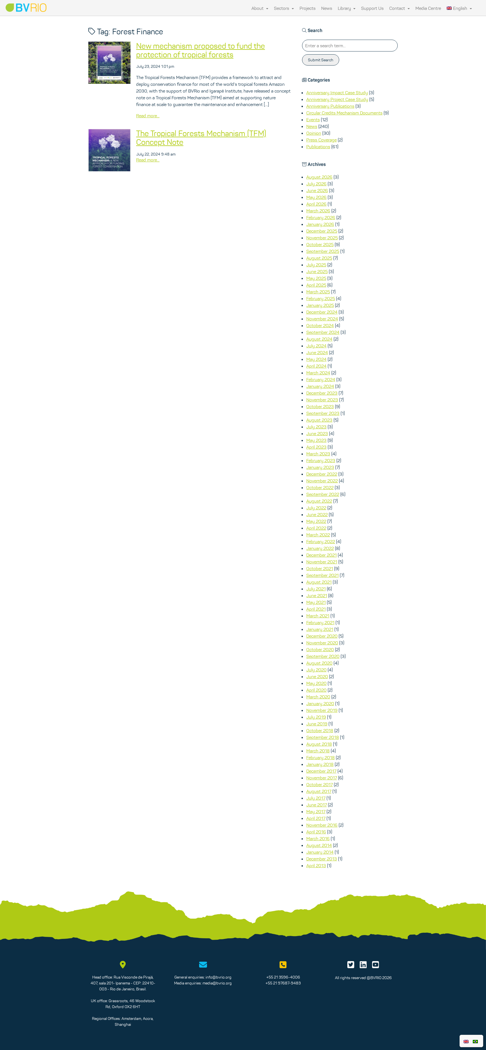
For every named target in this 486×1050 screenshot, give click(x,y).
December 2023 (322, 393)
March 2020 (318, 697)
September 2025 (322, 251)
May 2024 (316, 359)
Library (345, 8)
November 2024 (322, 318)
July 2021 (316, 589)
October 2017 (319, 784)
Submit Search (320, 59)
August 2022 (319, 501)
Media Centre (428, 8)
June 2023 (317, 433)
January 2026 (320, 224)
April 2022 (316, 528)
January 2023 (320, 467)
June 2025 (317, 271)
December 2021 (321, 555)
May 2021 (316, 602)
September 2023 (322, 413)
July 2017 (315, 798)
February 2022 (320, 541)
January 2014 (320, 852)
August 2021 (319, 582)
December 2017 (321, 771)
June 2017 (316, 805)
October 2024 (320, 325)
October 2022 (320, 487)
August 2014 (319, 845)
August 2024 (319, 339)
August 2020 (319, 663)
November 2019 (322, 710)
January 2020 (320, 703)
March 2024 (318, 373)
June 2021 (316, 595)
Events (313, 119)
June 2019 (316, 724)
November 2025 (322, 237)
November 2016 (322, 825)
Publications (318, 146)
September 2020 (322, 656)
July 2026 (316, 183)
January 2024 (320, 386)
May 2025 (316, 278)
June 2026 (317, 190)
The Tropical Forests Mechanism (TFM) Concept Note (201, 138)
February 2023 (320, 460)
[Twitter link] (351, 966)
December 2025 (321, 231)
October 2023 (320, 406)
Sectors (282, 8)
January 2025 (320, 305)
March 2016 (318, 838)
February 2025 (320, 298)
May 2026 (316, 197)
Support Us (372, 8)
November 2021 (321, 562)
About (258, 8)
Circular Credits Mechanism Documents (344, 113)
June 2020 (317, 676)
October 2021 (319, 568)
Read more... (147, 115)
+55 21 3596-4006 (283, 977)
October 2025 (320, 244)
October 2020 (320, 649)
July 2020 (316, 670)
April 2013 (316, 865)
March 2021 (317, 616)
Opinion (313, 133)
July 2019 (316, 717)
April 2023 (316, 447)
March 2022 (318, 535)
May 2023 (316, 440)
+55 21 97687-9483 (283, 983)
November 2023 (322, 400)
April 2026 (316, 204)
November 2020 (322, 643)
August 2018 (319, 744)
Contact (397, 8)
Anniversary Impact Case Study (337, 92)
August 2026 (319, 177)
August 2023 (319, 420)
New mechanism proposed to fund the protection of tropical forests (200, 50)
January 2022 (320, 548)
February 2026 (320, 217)
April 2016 (316, 832)
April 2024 (316, 366)
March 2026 (318, 210)
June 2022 (317, 514)
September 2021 (322, 575)
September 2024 (322, 332)
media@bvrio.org (217, 983)
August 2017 (318, 791)
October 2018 (319, 730)
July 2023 (316, 427)
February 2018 (320, 757)
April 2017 (315, 818)
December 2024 (322, 312)
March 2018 (318, 751)
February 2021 (320, 622)
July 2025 (316, 264)
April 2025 (316, 285)
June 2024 (317, 352)
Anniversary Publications (330, 106)
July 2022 (316, 508)
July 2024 (316, 345)
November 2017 (321, 778)
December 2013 (321, 859)
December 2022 (321, 474)
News (326, 8)
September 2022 (322, 494)
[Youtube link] (376, 966)
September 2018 (322, 737)
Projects (308, 8)
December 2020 (322, 636)
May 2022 (316, 521)
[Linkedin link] (363, 966)
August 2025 (319, 258)
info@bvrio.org (218, 977)
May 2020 (316, 683)
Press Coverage (321, 140)
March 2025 (318, 291)
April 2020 (316, 690)
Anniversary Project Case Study (337, 99)
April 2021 (316, 609)
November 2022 (322, 481)
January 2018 (320, 764)
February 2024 (320, 379)
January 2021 (319, 629)
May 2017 (315, 811)
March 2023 (318, 454)
